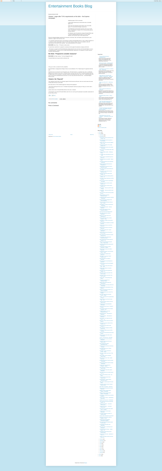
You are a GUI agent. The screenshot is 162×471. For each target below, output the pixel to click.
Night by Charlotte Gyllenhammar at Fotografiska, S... (106, 164)
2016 (100, 133)
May (100, 446)
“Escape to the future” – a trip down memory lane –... (106, 404)
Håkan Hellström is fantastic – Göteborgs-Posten (105, 195)
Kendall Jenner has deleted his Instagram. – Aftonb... (105, 365)
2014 (100, 455)
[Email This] (60, 99)
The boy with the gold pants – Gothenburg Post (104, 57)
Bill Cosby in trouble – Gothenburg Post (106, 63)
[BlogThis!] (61, 99)
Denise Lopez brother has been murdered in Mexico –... (105, 210)
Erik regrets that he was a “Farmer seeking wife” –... (105, 349)
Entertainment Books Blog (70, 6)
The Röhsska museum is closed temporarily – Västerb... (105, 247)
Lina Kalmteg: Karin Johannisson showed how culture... (105, 237)
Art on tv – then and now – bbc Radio (106, 337)
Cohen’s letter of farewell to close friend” (106, 415)
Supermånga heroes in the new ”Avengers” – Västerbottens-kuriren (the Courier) (106, 116)
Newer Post (51, 134)
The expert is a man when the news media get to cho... (106, 171)
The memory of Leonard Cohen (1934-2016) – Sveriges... (106, 409)
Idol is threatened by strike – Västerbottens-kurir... (104, 344)
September (102, 440)
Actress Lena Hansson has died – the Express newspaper (106, 290)
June (101, 445)
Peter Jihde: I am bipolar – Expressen (106, 386)
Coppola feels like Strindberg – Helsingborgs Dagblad (105, 420)
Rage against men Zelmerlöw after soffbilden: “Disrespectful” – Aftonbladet (106, 76)
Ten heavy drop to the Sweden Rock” (106, 211)
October (101, 439)
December (102, 134)
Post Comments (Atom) (57, 136)
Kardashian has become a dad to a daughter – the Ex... (106, 418)
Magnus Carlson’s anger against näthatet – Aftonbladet (105, 391)
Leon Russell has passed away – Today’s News (105, 377)
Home (71, 134)
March (101, 449)
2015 (100, 454)
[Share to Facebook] (63, 99)
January (101, 452)
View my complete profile (102, 127)
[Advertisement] (57, 28)
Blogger (85, 462)
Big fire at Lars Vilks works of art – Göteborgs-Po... (105, 216)
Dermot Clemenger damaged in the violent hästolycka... (106, 200)
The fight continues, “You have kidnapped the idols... (105, 311)
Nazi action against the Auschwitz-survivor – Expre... (105, 295)
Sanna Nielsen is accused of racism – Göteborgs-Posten (106, 167)
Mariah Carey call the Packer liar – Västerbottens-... (106, 283)
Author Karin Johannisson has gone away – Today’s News (106, 242)
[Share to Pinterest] (65, 99)
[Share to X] (62, 99)
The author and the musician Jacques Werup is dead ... (106, 385)
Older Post (92, 134)
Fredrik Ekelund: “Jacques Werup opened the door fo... (105, 380)
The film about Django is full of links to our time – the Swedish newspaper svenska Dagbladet (105, 109)
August (101, 442)
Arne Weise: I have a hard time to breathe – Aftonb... (105, 351)
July (100, 443)
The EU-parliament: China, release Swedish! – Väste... (106, 218)
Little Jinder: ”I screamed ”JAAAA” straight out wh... (105, 256)
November (102, 136)
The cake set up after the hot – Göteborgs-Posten (105, 280)
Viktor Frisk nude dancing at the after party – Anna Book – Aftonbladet (105, 102)
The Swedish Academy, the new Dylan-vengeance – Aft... (106, 309)
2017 (100, 132)
